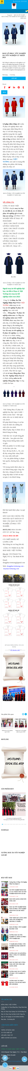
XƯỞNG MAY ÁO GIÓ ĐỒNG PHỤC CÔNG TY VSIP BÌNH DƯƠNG (17, 955)
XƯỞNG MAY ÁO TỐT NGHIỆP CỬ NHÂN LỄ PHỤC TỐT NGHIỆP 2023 (17, 936)
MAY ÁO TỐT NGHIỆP (20, 15)
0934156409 (24, 1)
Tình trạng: (5, 74)
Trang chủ (10, 15)
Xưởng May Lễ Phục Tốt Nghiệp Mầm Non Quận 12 (18, 883)
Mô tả (4, 92)
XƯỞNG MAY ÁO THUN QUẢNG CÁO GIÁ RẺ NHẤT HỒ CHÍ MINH (17, 982)
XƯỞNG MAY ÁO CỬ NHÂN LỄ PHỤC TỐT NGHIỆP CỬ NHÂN (17, 973)
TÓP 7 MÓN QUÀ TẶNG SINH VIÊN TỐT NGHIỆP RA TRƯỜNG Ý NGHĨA (18, 919)
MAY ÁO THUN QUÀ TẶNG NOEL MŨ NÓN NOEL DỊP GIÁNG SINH (17, 964)
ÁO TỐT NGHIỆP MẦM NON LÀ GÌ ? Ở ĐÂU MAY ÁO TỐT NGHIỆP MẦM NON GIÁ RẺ (17, 891)
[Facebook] (5, 87)
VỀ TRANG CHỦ (15, 650)
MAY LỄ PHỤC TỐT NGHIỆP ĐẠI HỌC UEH (17, 927)
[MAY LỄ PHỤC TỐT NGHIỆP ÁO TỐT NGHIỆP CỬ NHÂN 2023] (14, 6)
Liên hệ (14, 78)
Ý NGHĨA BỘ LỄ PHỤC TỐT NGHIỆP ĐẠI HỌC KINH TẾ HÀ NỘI (17, 945)
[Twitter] (9, 87)
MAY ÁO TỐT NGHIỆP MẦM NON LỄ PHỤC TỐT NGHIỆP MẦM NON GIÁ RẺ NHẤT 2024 (17, 909)
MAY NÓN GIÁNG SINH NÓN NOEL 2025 (17, 900)
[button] (26, 12)
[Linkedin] (14, 87)
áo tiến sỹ (8, 211)
